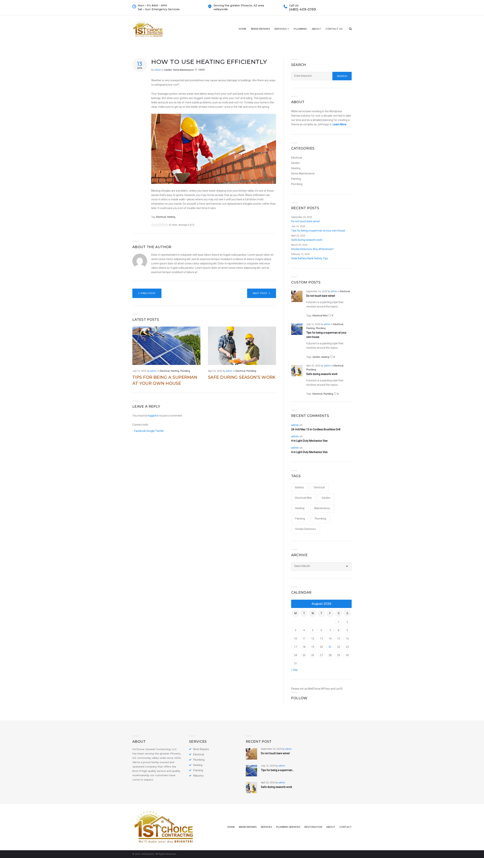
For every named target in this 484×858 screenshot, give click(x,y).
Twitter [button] (159, 430)
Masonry (198, 775)
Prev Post (148, 293)
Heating (171, 217)
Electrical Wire (320, 315)
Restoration (313, 826)
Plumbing (300, 28)
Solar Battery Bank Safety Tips (309, 258)
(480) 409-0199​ (302, 10)
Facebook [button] (140, 430)
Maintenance (322, 508)
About (316, 28)
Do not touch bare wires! (305, 221)
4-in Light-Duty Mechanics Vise (309, 440)
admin (157, 70)
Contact (345, 826)
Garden (168, 70)
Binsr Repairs (260, 28)
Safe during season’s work (242, 377)
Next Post (260, 293)
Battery (299, 487)
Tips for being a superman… (277, 770)
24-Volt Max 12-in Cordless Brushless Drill (315, 429)
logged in (153, 415)
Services (280, 28)
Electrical (161, 217)
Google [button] (150, 430)
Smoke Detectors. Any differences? (312, 249)
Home (243, 28)
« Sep (294, 669)
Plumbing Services (288, 826)
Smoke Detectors (305, 528)
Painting (175, 371)
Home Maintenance (183, 70)
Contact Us (334, 28)
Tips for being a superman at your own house (318, 230)
